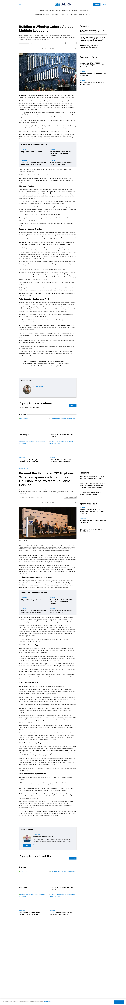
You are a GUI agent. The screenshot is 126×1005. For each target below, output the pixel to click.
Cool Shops (55, 14)
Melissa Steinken (24, 43)
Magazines (74, 14)
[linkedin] (45, 48)
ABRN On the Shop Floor (42, 14)
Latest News (64, 14)
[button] (20, 5)
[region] (63, 1002)
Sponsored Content (85, 14)
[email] (53, 48)
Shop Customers (23, 468)
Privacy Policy (47, 1001)
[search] (23, 5)
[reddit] (50, 48)
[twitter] (47, 48)
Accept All (119, 1002)
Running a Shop (23, 22)
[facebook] (42, 48)
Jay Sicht (22, 497)
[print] (75, 48)
